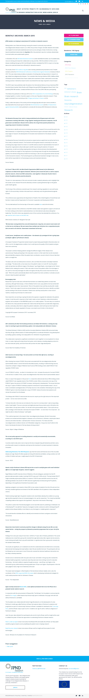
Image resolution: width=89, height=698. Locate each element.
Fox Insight (13, 595)
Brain (79, 92)
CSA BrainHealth (45, 9)
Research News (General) (71, 78)
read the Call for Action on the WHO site (18, 215)
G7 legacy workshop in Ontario (36, 98)
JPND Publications (69, 74)
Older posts (9, 646)
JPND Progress (69, 71)
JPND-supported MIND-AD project (24, 573)
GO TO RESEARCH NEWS (73, 39)
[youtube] (85, 4)
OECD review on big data (21, 69)
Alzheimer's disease (70, 92)
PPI (37, 9)
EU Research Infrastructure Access (29, 12)
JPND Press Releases (70, 68)
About (19, 9)
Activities (25, 9)
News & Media (47, 12)
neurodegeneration (73, 103)
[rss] (87, 4)
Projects (32, 9)
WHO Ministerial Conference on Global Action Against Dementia (33, 72)
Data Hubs (55, 9)
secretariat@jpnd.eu (69, 1)
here (41, 204)
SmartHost (34, 695)
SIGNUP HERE (73, 54)
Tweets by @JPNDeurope (38, 668)
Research (68, 110)
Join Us (55, 12)
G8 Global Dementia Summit (25, 58)
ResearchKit (23, 586)
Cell (30, 379)
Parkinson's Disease (73, 106)
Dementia (67, 100)
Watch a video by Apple (11, 621)
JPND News (68, 65)
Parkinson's (66, 106)
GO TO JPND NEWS (74, 35)
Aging (65, 88)
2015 (44, 24)
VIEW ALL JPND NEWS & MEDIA (44, 659)
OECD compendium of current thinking (42, 94)
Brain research (71, 96)
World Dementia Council (37, 105)
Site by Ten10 (39, 695)
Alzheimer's (71, 89)
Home (40, 24)
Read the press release (11, 628)
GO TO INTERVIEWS (73, 43)
